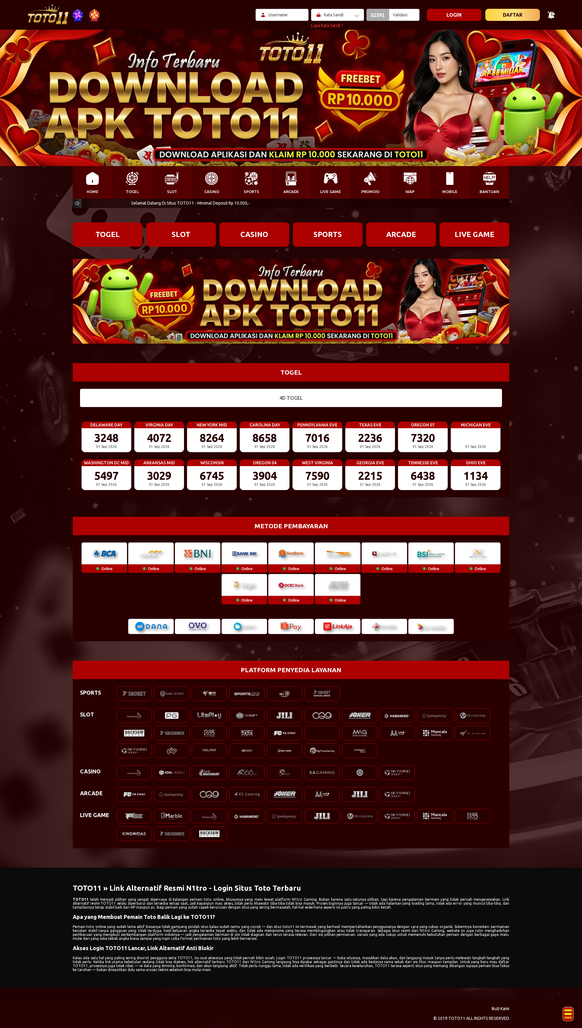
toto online (96, 927)
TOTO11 (81, 899)
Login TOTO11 (289, 958)
